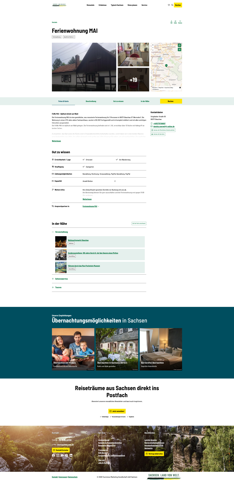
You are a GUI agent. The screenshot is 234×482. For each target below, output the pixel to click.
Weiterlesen (56, 141)
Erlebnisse (102, 5)
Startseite (54, 22)
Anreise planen (103, 440)
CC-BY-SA (64, 246)
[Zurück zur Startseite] (59, 5)
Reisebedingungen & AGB (154, 445)
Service (144, 5)
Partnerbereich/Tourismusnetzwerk (111, 455)
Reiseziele (90, 5)
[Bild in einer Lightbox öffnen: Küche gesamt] (133, 54)
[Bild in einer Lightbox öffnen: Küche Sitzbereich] (133, 79)
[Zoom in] (153, 45)
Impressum (63, 477)
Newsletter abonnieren (106, 445)
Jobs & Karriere (104, 463)
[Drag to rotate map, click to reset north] (153, 50)
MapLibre (154, 87)
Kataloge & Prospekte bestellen (110, 443)
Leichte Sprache (151, 440)
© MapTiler (161, 87)
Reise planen (132, 5)
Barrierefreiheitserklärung (154, 443)
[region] (166, 67)
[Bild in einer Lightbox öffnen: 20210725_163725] (84, 67)
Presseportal (103, 450)
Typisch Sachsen (117, 5)
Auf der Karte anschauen (139, 223)
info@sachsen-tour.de (65, 444)
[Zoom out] (153, 47)
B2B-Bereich (103, 453)
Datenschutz (72, 477)
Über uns (101, 460)
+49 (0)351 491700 (64, 440)
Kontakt (55, 477)
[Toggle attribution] (180, 88)
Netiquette (149, 448)
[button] (229, 480)
